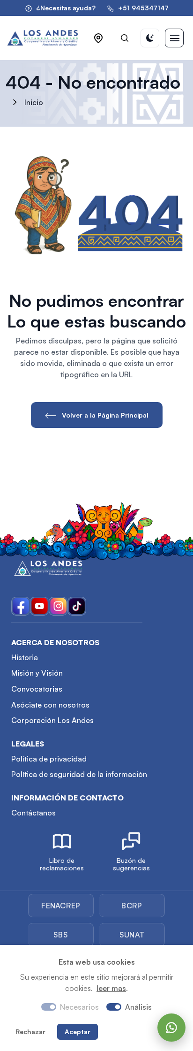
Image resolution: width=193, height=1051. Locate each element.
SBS (60, 934)
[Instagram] (58, 606)
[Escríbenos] (171, 1027)
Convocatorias (36, 688)
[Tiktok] (76, 606)
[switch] (113, 1007)
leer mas (111, 988)
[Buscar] (124, 38)
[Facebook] (20, 606)
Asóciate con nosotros (50, 704)
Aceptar (77, 1032)
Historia (24, 657)
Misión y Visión (37, 673)
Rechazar (30, 1032)
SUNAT (132, 934)
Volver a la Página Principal (104, 415)
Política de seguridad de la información (79, 774)
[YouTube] (39, 606)
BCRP (131, 905)
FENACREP (61, 905)
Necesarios (79, 1007)
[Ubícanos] (98, 38)
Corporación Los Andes (52, 720)
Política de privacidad (49, 758)
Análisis (138, 1007)
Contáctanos (33, 812)
